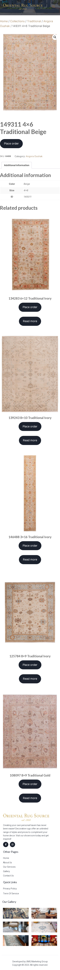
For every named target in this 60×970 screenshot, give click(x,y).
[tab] (17, 165)
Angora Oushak (34, 156)
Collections (17, 21)
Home (4, 21)
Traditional (34, 21)
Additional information (16, 165)
